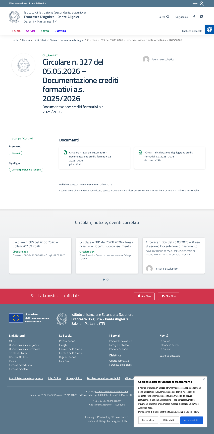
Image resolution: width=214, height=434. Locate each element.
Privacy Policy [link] (74, 378)
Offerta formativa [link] (119, 361)
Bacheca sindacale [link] (192, 31)
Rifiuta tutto (169, 420)
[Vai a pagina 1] (104, 280)
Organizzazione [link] (67, 357)
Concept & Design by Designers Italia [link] (107, 421)
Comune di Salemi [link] (19, 369)
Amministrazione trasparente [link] (26, 378)
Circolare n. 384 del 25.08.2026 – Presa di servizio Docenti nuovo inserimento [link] (106, 244)
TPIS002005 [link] (119, 404)
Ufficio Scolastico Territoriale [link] (24, 349)
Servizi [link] (30, 31)
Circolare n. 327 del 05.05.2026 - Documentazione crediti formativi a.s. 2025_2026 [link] (90, 156)
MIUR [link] (12, 341)
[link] (209, 29)
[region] (170, 401)
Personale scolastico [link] (120, 341)
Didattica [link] (60, 31)
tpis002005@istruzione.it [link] (107, 395)
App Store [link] (146, 296)
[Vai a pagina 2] (107, 280)
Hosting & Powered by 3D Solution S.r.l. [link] (107, 417)
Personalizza (148, 420)
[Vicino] (204, 379)
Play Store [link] (170, 296)
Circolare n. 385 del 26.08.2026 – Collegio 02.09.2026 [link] (35, 244)
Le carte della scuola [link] (70, 353)
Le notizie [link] (164, 341)
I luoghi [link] (63, 345)
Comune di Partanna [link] (20, 365)
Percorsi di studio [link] (118, 349)
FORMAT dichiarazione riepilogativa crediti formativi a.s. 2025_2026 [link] (168, 154)
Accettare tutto (191, 420)
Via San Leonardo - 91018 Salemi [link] (111, 391)
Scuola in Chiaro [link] (18, 353)
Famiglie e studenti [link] (119, 345)
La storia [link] (64, 361)
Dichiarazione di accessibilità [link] (103, 378)
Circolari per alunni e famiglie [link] (26, 169)
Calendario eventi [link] (169, 345)
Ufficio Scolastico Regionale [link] (24, 345)
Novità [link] (44, 31)
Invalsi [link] (12, 361)
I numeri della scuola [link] (70, 349)
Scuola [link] (16, 31)
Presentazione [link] (67, 341)
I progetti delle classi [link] (120, 365)
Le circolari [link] (165, 349)
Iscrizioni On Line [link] (18, 357)
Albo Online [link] (54, 378)
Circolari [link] (16, 153)
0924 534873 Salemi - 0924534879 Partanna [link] (64, 395)
